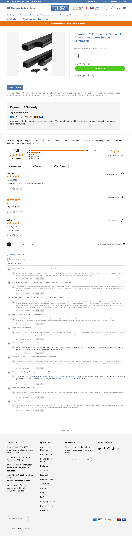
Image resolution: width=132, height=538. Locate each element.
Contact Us (43, 19)
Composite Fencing (28, 15)
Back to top (66, 430)
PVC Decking (46, 454)
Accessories (111, 15)
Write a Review (59, 166)
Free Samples (29, 19)
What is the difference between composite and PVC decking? (34, 356)
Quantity (78, 53)
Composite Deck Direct (20, 529)
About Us (44, 484)
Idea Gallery (45, 475)
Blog (42, 493)
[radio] (65, 150)
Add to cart (100, 69)
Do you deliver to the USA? (21, 327)
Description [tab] (15, 87)
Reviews (44, 510)
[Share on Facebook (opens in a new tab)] (13, 189)
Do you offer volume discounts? (23, 387)
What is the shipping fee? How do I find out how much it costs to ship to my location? (41, 282)
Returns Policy (47, 506)
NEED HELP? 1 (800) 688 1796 (97, 1)
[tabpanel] (63, 94)
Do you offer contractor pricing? (23, 401)
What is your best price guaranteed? (25, 343)
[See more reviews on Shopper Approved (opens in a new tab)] (20, 189)
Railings (86, 15)
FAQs (42, 497)
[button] (124, 8)
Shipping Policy (47, 501)
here (91, 275)
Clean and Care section (67, 379)
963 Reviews (19, 159)
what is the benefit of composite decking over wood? (31, 314)
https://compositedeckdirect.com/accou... (63, 407)
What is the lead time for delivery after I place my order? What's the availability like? (41, 269)
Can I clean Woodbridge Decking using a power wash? (31, 372)
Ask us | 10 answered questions (96, 48)
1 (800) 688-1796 (20, 447)
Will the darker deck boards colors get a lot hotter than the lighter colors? (38, 297)
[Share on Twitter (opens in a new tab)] (17, 189)
